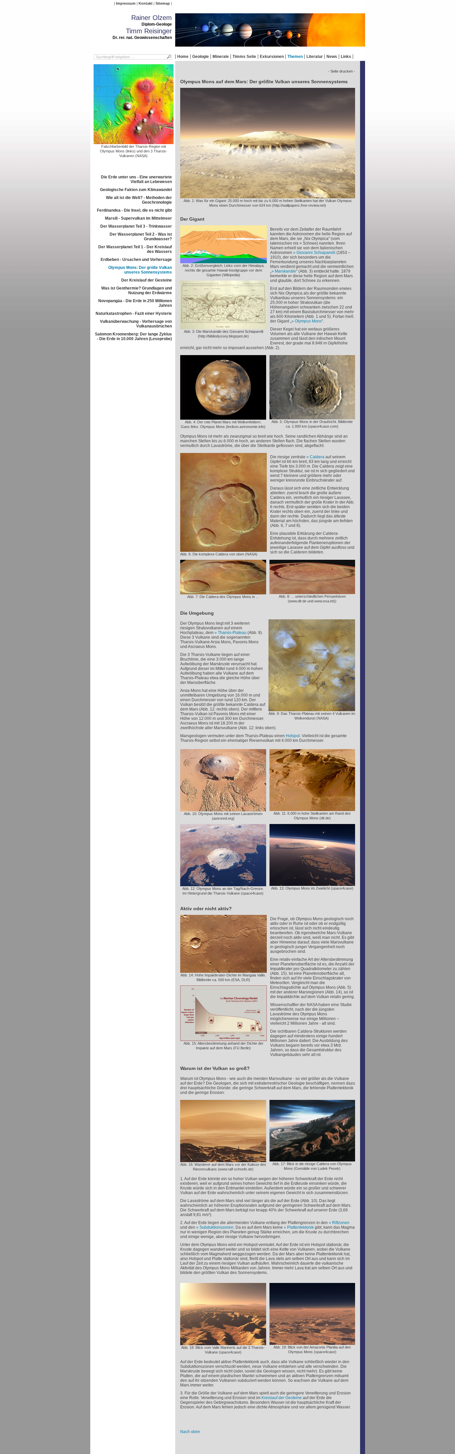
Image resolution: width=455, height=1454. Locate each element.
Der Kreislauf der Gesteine (146, 280)
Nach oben (190, 1431)
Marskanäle (285, 271)
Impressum (126, 3)
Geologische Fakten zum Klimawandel (136, 189)
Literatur (314, 56)
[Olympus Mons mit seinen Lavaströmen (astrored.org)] (223, 809)
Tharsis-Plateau (232, 632)
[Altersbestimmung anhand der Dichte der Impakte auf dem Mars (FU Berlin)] (223, 1038)
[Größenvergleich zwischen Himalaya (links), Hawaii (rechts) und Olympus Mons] (223, 261)
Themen (295, 56)
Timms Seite (244, 56)
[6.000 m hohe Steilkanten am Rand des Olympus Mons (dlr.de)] (312, 808)
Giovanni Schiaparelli (315, 252)
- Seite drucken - (341, 71)
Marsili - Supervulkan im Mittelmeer (138, 218)
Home (183, 56)
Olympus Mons (308, 321)
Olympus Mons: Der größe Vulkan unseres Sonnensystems (140, 270)
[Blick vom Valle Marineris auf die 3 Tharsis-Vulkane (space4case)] (223, 1343)
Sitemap (163, 3)
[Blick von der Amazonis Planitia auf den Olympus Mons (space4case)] (312, 1342)
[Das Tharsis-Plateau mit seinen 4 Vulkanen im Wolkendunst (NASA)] (311, 709)
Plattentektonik (300, 1227)
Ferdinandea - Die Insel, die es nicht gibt (134, 210)
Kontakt (146, 3)
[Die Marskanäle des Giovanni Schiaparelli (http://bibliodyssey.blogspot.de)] (223, 326)
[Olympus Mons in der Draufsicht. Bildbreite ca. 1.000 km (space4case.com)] (312, 417)
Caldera (317, 457)
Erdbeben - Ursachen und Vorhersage (136, 259)
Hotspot (293, 735)
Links (346, 56)
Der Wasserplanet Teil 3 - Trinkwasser (136, 226)
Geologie (200, 56)
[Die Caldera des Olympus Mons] (223, 592)
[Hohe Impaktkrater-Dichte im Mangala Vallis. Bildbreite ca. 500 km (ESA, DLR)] (223, 970)
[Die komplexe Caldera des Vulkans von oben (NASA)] (223, 549)
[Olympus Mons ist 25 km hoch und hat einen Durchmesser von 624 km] (267, 196)
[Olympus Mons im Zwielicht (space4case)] (312, 883)
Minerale (221, 56)
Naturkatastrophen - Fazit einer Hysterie (134, 313)
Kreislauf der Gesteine (281, 1397)
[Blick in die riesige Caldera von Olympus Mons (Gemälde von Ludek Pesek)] (312, 1159)
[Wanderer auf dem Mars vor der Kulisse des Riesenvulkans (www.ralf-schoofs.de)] (223, 1159)
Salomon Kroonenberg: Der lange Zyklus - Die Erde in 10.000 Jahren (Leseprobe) (133, 336)
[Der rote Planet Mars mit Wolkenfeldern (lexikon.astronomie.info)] (223, 417)
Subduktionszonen (216, 1227)
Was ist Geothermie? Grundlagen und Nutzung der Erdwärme (136, 290)
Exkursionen (272, 56)
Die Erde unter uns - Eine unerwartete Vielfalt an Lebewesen (136, 179)
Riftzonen (340, 1222)
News (331, 56)
